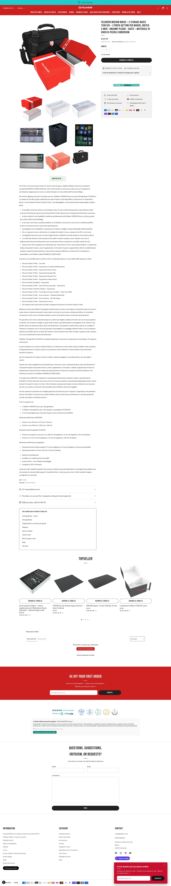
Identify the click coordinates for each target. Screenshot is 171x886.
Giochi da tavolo (50, 12)
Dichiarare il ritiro (11, 868)
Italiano (20, 8)
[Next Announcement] (107, 2)
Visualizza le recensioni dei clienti (44, 732)
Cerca (5, 850)
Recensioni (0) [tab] (31, 639)
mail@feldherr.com (121, 834)
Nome (54, 766)
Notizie (5, 847)
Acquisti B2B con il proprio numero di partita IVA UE (21, 834)
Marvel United (27, 531)
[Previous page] (19, 581)
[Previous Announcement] (64, 2)
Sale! (139, 12)
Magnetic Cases (82, 12)
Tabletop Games (36, 12)
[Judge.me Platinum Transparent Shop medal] (98, 712)
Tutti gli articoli (8, 840)
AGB (4, 860)
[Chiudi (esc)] (164, 865)
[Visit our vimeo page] (125, 853)
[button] (3, 882)
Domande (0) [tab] (42, 639)
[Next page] (151, 581)
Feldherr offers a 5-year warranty (14, 837)
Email (89, 766)
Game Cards (26, 535)
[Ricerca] (158, 8)
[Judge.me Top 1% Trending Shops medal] (106, 712)
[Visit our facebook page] (116, 853)
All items (25, 546)
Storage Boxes (27, 520)
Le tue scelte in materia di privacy (14, 853)
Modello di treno (128, 12)
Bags (24, 542)
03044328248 (120, 838)
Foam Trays (116, 12)
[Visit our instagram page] (120, 853)
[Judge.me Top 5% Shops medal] (115, 712)
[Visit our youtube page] (130, 853)
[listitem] (85, 2)
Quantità (103, 46)
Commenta (55, 775)
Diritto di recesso (9, 863)
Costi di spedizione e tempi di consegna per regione (121, 73)
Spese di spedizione (117, 41)
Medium (25, 527)
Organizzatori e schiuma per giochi (34, 523)
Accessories (62, 12)
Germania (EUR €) (8, 8)
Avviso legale (7, 856)
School (71, 12)
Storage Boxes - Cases (30, 516)
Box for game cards (29, 538)
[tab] (81, 619)
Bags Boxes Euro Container (100, 12)
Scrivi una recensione (85, 649)
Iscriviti (158, 878)
